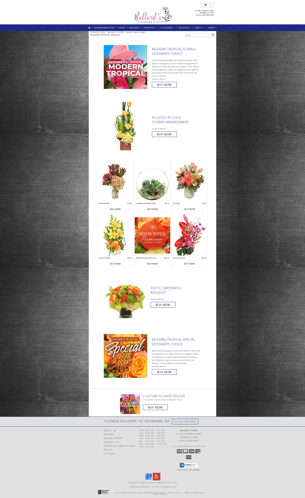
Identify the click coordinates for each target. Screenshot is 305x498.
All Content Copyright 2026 (129, 493)
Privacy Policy (174, 493)
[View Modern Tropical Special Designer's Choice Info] (127, 356)
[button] (207, 5)
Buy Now (164, 85)
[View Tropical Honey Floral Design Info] (115, 235)
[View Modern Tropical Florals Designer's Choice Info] (127, 67)
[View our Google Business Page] (148, 480)
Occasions (166, 27)
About (198, 27)
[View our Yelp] (156, 480)
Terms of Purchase (193, 493)
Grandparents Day (104, 27)
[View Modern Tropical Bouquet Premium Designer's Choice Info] (152, 235)
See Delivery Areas (185, 421)
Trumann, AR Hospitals (166, 483)
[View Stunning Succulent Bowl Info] (152, 180)
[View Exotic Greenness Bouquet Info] (127, 296)
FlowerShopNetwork (154, 493)
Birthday (134, 27)
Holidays (184, 27)
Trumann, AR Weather (139, 487)
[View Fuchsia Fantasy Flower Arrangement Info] (190, 235)
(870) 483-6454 (208, 15)
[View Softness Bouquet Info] (190, 180)
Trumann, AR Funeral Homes (141, 483)
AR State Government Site (163, 487)
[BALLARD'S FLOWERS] (153, 13)
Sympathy (149, 27)
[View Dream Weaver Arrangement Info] (115, 180)
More (211, 27)
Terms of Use (160, 494)
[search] (213, 35)
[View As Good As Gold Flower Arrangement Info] (127, 126)
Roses (122, 27)
